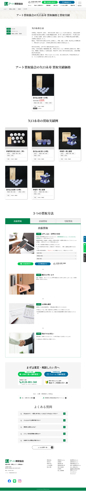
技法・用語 (49, 467)
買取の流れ (49, 460)
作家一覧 (48, 461)
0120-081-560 (11, 470)
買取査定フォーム (61, 460)
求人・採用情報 (61, 470)
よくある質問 (49, 465)
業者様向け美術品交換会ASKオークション (75, 469)
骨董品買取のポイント (74, 463)
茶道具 (20, 33)
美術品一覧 (49, 463)
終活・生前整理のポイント (75, 465)
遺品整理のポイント (74, 460)
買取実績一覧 (60, 463)
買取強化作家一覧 (61, 465)
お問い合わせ (84, 258)
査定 (84, 248)
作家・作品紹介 (61, 467)
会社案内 (59, 468)
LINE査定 (38, 238)
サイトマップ (72, 473)
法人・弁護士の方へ (74, 467)
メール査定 (84, 239)
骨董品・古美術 (15, 33)
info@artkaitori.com (13, 472)
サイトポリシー (73, 471)
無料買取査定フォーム (62, 236)
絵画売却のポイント (74, 461)
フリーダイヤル (71, 236)
